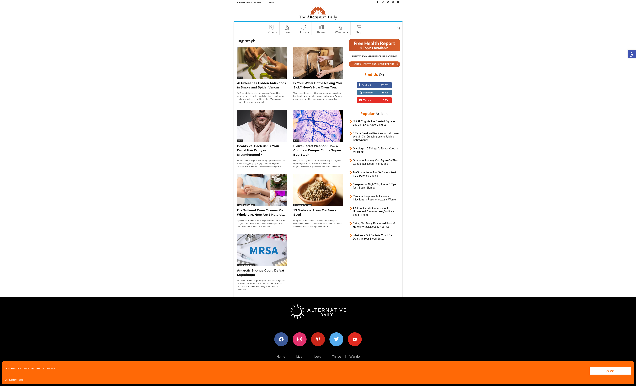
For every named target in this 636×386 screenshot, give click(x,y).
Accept (610, 370)
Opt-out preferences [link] (14, 380)
